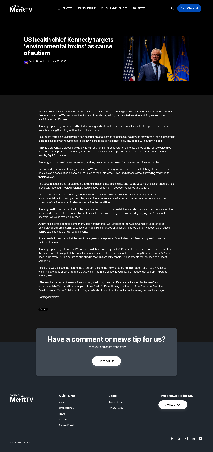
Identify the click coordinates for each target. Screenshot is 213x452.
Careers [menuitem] (63, 419)
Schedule (88, 8)
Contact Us (106, 361)
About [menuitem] (62, 402)
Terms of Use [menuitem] (116, 402)
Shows (66, 8)
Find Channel (189, 8)
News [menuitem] (62, 413)
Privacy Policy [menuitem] (116, 407)
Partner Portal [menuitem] (66, 425)
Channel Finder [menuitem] (66, 407)
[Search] (172, 8)
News (140, 8)
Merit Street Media (39, 61)
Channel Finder (116, 8)
